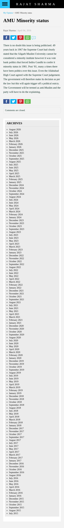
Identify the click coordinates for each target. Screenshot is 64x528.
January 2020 (15, 358)
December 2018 (16, 396)
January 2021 (15, 323)
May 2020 (13, 346)
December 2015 (16, 499)
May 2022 (13, 276)
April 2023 (14, 244)
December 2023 (16, 220)
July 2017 (13, 443)
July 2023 (13, 235)
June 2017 (13, 446)
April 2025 (14, 173)
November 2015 (16, 501)
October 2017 (15, 434)
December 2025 (16, 150)
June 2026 (13, 135)
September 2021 (16, 299)
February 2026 (16, 144)
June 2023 (13, 238)
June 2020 (13, 343)
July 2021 (13, 305)
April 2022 (14, 279)
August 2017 (15, 440)
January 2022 (15, 288)
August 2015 (15, 510)
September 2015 (16, 507)
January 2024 (15, 217)
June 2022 (13, 273)
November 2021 (16, 293)
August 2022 (15, 267)
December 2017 (16, 428)
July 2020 (13, 340)
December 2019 (16, 361)
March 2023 (14, 247)
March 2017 (14, 455)
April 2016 (14, 487)
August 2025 (15, 162)
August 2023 (15, 232)
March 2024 (14, 211)
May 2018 (13, 414)
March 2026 (14, 141)
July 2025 (13, 164)
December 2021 (16, 290)
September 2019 (16, 370)
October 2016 (15, 469)
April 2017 (14, 452)
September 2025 (16, 159)
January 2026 (15, 147)
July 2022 (13, 270)
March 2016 (14, 490)
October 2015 (15, 504)
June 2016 (13, 481)
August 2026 (15, 129)
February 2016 (16, 493)
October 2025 (15, 156)
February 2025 (16, 179)
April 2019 (14, 384)
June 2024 (13, 203)
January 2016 (15, 496)
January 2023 (15, 252)
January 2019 (15, 393)
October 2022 (15, 261)
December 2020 (16, 326)
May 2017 (13, 449)
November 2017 (16, 431)
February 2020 (16, 355)
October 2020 (15, 332)
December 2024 (16, 185)
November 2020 (16, 329)
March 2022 (14, 282)
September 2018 (16, 405)
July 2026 (13, 132)
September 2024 (16, 194)
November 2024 (16, 188)
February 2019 (16, 390)
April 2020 (14, 349)
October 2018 (15, 402)
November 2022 (16, 258)
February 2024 (16, 214)
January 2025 (15, 182)
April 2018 (14, 416)
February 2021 (16, 320)
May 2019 (13, 381)
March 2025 (14, 176)
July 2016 (13, 478)
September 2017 (16, 437)
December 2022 (16, 255)
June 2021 (13, 308)
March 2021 (14, 317)
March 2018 (14, 419)
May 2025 (13, 170)
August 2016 (15, 475)
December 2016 (16, 463)
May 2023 (13, 241)
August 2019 (15, 373)
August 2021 (15, 302)
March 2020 (14, 352)
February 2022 (16, 285)
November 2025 (16, 153)
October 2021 (15, 296)
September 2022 (16, 264)
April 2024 (14, 208)
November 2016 (16, 466)
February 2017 (16, 458)
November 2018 (16, 399)
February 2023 (16, 249)
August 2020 (15, 337)
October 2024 (15, 191)
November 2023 (16, 223)
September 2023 (16, 229)
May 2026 (13, 138)
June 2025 (13, 167)
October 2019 (15, 367)
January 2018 (15, 425)
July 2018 (13, 411)
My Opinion (8, 13)
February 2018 (16, 422)
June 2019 (13, 378)
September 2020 (16, 334)
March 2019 (14, 387)
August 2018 (15, 408)
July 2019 (13, 375)
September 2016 (16, 472)
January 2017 (15, 460)
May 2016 (13, 484)
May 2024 (13, 205)
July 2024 (13, 200)
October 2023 (15, 226)
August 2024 (15, 197)
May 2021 (13, 311)
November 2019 (16, 364)
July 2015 (13, 513)
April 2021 (14, 314)
